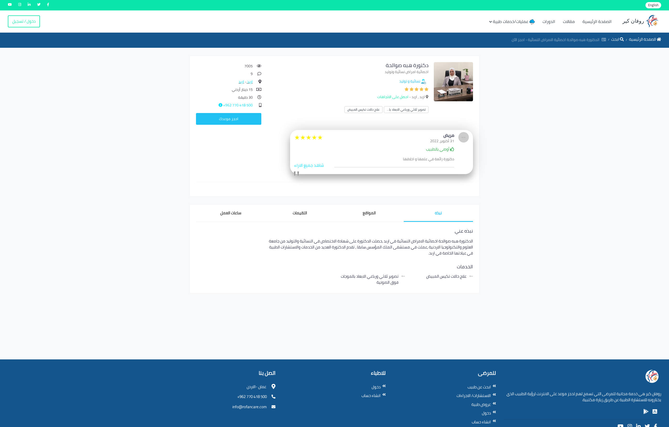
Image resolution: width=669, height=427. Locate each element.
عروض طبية (481, 404)
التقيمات (300, 213)
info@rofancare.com (249, 407)
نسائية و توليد (409, 81)
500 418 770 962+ (237, 105)
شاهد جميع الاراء (309, 165)
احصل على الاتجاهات (392, 96)
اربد (249, 81)
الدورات (549, 21)
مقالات (569, 21)
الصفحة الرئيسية (597, 21)
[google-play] (646, 411)
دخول (486, 413)
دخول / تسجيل (24, 21)
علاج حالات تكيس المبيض (363, 109)
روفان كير (633, 21)
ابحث (615, 39)
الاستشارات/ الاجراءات (474, 395)
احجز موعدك (228, 118)
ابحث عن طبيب (479, 387)
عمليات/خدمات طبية (511, 21)
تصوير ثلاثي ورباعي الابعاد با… (406, 109)
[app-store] (655, 411)
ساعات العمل (230, 213)
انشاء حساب (481, 422)
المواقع (369, 213)
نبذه (438, 213)
